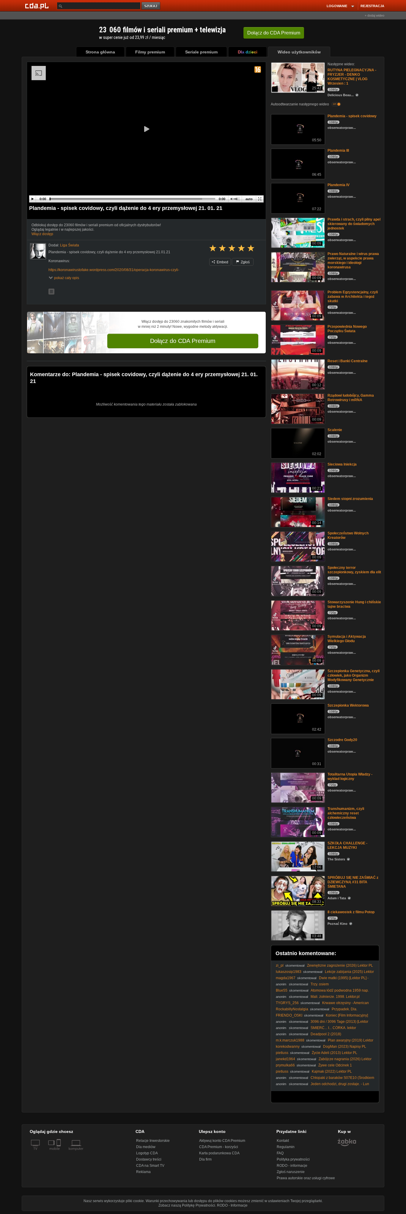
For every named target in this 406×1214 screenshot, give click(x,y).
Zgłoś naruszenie (291, 1172)
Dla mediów (145, 1147)
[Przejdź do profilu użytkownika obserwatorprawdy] (38, 251)
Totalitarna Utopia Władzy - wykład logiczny (350, 776)
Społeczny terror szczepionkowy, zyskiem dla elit (354, 570)
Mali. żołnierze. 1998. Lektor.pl (335, 997)
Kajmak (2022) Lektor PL (332, 1071)
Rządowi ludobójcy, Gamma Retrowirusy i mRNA (351, 397)
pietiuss (282, 1053)
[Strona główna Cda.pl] (38, 5)
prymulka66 (285, 1065)
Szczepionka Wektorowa (348, 705)
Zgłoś (245, 262)
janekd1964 (285, 1059)
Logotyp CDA (147, 1153)
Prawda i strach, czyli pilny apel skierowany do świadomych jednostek (354, 223)
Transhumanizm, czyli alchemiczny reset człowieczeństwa (346, 813)
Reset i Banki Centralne (348, 361)
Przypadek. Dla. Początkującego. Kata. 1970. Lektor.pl (316, 1011)
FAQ (280, 1153)
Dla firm (205, 1159)
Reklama (143, 1172)
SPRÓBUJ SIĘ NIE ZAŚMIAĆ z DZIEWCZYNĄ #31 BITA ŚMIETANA (353, 882)
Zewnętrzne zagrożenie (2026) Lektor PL (340, 965)
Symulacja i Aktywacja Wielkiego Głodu (347, 638)
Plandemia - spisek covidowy (352, 116)
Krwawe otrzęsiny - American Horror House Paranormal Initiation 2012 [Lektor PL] (322, 1005)
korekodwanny (288, 1046)
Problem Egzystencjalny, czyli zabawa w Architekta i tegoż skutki (353, 296)
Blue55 (281, 990)
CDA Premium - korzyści (218, 1147)
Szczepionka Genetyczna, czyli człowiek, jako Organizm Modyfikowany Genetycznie (354, 675)
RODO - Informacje (232, 1205)
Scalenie (335, 430)
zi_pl (280, 965)
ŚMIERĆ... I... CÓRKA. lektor (333, 1028)
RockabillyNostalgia (292, 1009)
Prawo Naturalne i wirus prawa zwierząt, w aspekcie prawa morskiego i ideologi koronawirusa (353, 260)
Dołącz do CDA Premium (182, 341)
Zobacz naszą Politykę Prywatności (186, 1205)
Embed (222, 262)
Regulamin (286, 1147)
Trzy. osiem (320, 984)
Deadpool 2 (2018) (326, 1034)
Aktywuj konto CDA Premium (222, 1141)
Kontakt (283, 1141)
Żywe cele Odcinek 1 (335, 1065)
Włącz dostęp (42, 234)
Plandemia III (338, 150)
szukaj (151, 6)
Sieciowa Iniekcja (342, 464)
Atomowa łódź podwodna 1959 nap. (340, 990)
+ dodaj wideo (374, 15)
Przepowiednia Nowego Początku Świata (347, 329)
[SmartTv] (59, 1152)
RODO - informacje (292, 1166)
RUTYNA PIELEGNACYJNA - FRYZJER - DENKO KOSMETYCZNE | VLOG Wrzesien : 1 (352, 77)
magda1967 (285, 978)
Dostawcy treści (148, 1159)
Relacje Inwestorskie (153, 1141)
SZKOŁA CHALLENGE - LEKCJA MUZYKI (347, 845)
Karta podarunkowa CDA (219, 1153)
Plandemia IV (339, 185)
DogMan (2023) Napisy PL (344, 1046)
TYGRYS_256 (287, 1003)
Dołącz (273, 32)
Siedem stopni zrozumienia (350, 499)
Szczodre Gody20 (342, 740)
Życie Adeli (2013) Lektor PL (334, 1053)
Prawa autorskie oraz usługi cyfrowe (306, 1178)
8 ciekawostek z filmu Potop (351, 912)
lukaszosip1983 (288, 972)
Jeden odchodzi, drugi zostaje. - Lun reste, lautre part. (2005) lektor (322, 1086)
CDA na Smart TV (150, 1166)
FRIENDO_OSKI (289, 1015)
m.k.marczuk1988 (290, 1040)
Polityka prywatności (293, 1159)
